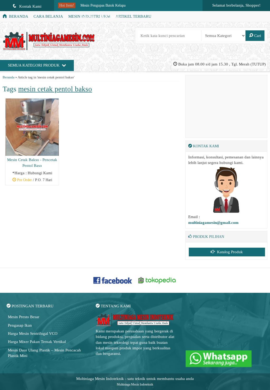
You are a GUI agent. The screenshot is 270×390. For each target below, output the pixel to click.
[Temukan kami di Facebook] (112, 280)
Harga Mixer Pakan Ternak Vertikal (37, 342)
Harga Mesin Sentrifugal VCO (32, 333)
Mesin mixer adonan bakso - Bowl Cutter (111, 39)
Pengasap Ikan (20, 325)
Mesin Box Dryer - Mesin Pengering (107, 28)
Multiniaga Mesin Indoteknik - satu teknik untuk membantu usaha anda (135, 379)
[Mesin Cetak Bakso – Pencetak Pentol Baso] (32, 127)
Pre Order (34, 180)
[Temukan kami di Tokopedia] (157, 280)
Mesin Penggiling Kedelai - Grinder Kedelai (113, 72)
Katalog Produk (229, 252)
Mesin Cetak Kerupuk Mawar (102, 61)
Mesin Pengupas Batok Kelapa (103, 5)
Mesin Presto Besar (23, 317)
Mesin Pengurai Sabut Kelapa (102, 83)
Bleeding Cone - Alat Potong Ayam (106, 50)
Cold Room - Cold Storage (100, 16)
